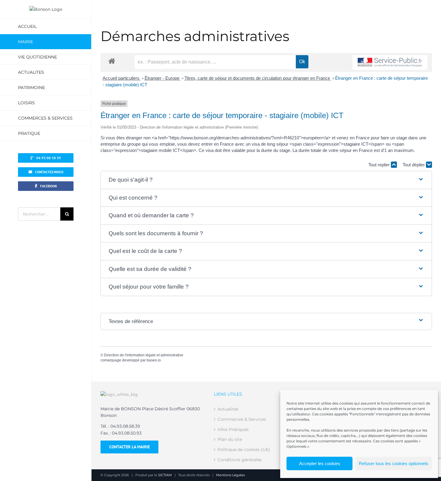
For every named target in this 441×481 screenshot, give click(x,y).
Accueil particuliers (122, 78)
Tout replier (379, 164)
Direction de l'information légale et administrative (143, 355)
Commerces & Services (242, 419)
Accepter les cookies (319, 463)
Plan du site (230, 439)
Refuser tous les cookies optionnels (393, 463)
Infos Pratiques (233, 429)
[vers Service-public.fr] (390, 62)
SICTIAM (165, 475)
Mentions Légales (230, 475)
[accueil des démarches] (111, 60)
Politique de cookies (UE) (244, 449)
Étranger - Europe (163, 78)
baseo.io (154, 360)
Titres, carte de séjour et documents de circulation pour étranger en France (257, 78)
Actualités (228, 409)
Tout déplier (414, 164)
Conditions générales (240, 459)
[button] (266, 180)
